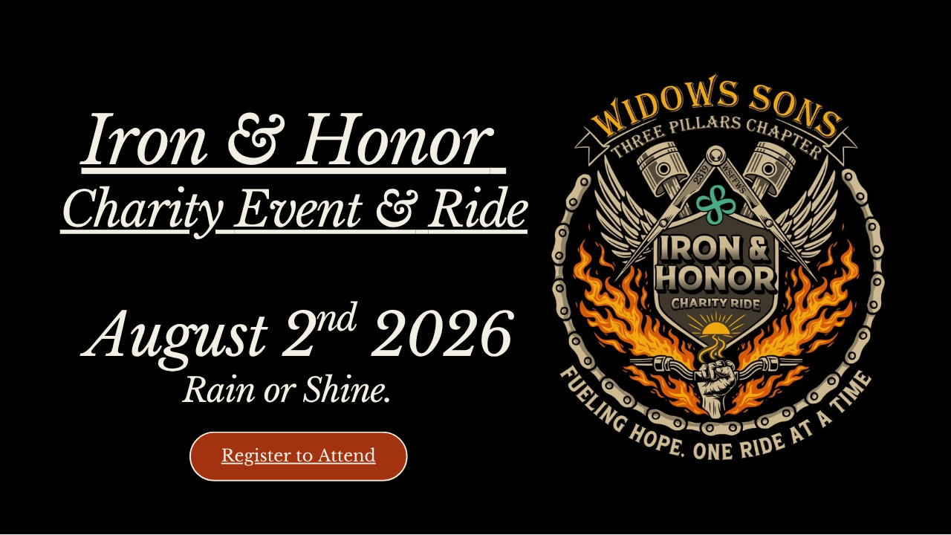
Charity (147, 210)
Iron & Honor (286, 141)
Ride (477, 210)
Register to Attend (298, 456)
